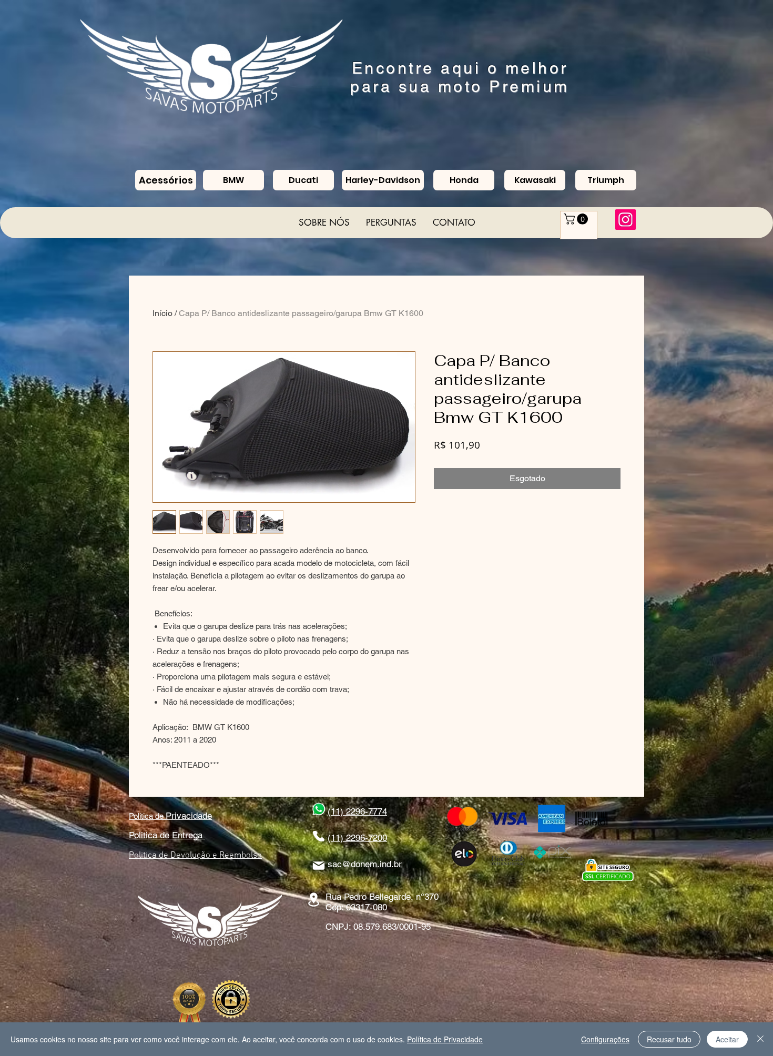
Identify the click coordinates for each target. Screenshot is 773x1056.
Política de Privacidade (445, 1039)
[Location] (313, 899)
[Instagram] (625, 219)
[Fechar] (760, 1039)
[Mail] (319, 865)
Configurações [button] (605, 1039)
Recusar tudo (669, 1039)
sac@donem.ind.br (365, 864)
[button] (577, 219)
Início (162, 313)
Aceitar (727, 1039)
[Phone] (319, 836)
